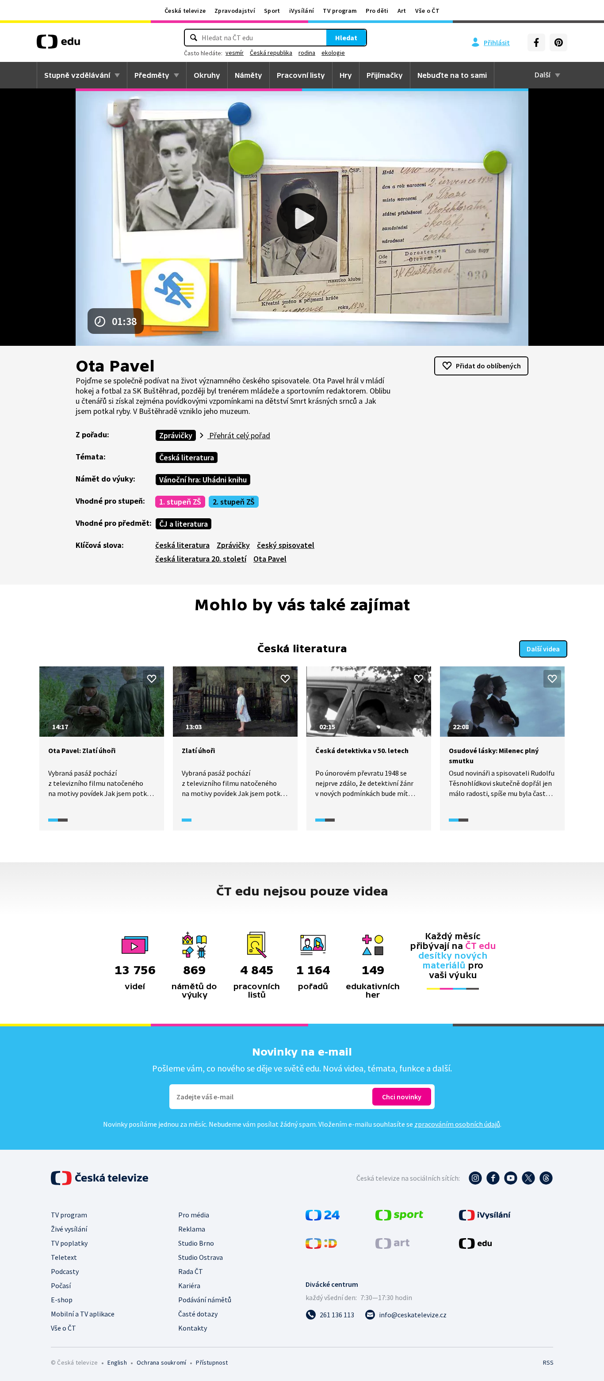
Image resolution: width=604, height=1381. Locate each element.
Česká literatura (186, 457)
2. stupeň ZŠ (234, 502)
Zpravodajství (234, 11)
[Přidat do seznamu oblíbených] (152, 679)
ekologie (333, 53)
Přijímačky (385, 75)
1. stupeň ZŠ (180, 502)
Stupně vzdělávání (77, 75)
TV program (340, 11)
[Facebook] (536, 42)
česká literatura (182, 545)
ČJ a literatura (183, 524)
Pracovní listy (301, 75)
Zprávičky (175, 435)
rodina (306, 53)
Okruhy (207, 75)
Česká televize (185, 11)
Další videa (543, 648)
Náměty (248, 75)
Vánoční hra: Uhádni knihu (203, 479)
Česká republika (271, 53)
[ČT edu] (58, 44)
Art (402, 11)
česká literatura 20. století (200, 559)
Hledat (346, 37)
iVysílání (301, 11)
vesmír (235, 53)
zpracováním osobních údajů (457, 1124)
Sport (272, 11)
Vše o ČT (427, 11)
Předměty (151, 75)
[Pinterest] (558, 42)
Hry (346, 75)
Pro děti (377, 11)
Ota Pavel (270, 559)
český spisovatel (285, 545)
